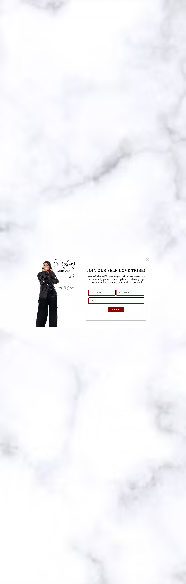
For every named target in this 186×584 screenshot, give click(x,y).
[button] (147, 259)
